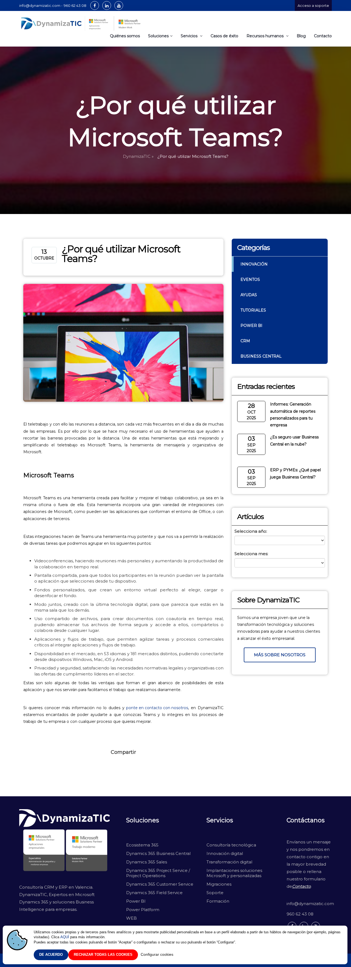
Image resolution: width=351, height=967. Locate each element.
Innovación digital (224, 853)
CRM (245, 340)
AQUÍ (64, 937)
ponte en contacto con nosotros (157, 707)
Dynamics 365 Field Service (154, 892)
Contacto (323, 35)
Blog (301, 35)
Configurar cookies (157, 954)
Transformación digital (229, 862)
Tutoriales (253, 310)
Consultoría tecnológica (231, 845)
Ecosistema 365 (142, 845)
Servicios (190, 35)
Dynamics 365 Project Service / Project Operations (158, 873)
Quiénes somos (125, 35)
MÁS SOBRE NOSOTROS (279, 654)
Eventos (250, 279)
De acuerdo (51, 954)
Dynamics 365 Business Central (158, 853)
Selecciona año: (250, 531)
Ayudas (248, 294)
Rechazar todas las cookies (103, 954)
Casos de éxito (224, 35)
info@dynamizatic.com (309, 903)
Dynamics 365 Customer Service (159, 884)
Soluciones (158, 35)
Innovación (254, 264)
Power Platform (142, 909)
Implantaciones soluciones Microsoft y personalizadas (234, 873)
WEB (131, 918)
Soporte (214, 892)
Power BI (251, 325)
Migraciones (219, 884)
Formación (217, 901)
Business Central (261, 356)
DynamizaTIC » (138, 156)
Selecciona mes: (251, 553)
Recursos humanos (266, 35)
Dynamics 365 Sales (146, 862)
